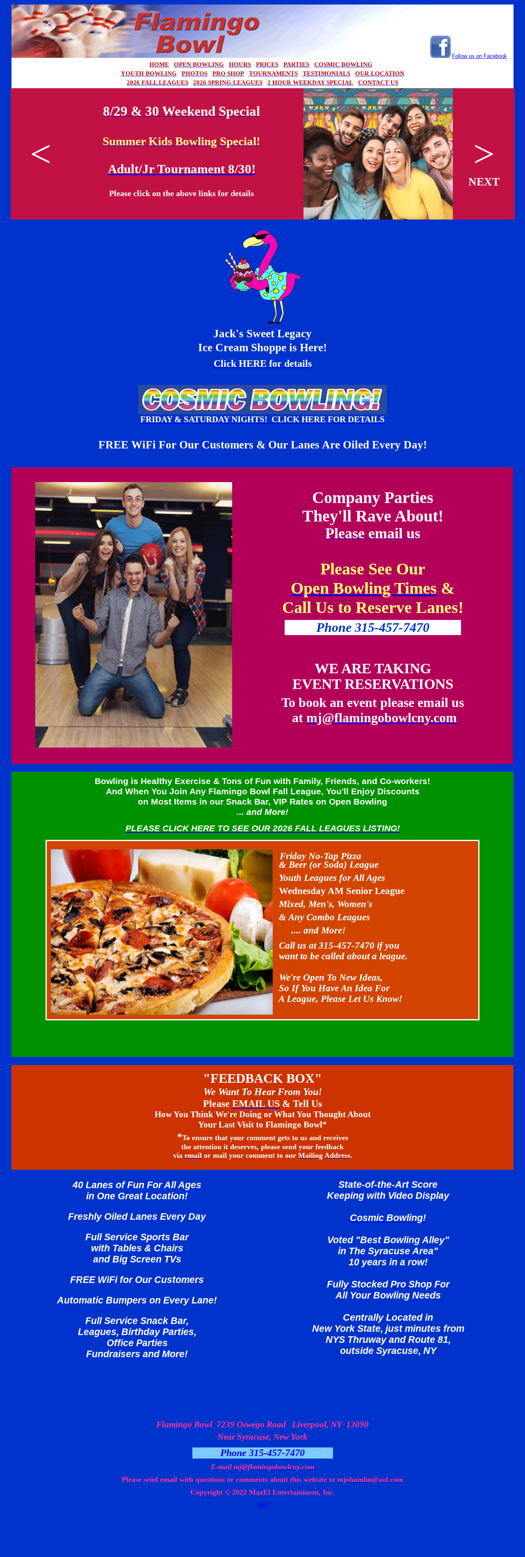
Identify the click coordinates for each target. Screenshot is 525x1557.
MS (262, 1505)
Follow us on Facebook (479, 56)
